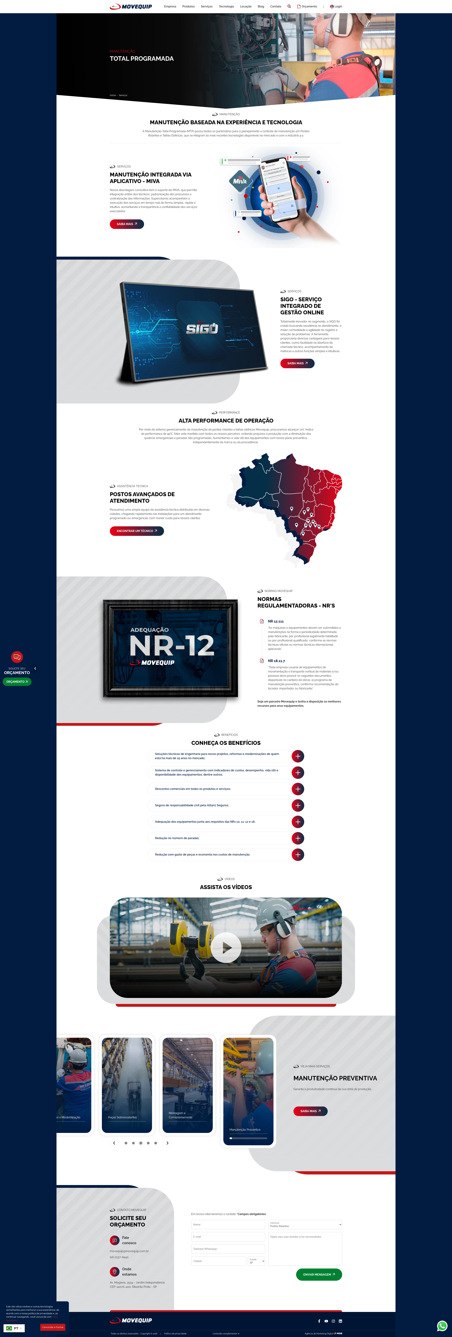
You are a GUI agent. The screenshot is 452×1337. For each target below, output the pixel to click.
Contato (275, 6)
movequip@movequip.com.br (129, 1251)
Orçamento (309, 6)
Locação (246, 6)
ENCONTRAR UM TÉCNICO (135, 531)
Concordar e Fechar (53, 1327)
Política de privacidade (175, 1333)
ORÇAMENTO (15, 681)
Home (113, 95)
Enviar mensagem (317, 1274)
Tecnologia (226, 6)
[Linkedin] (340, 1321)
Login (338, 6)
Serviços (207, 6)
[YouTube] (326, 1321)
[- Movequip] (131, 7)
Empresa (170, 6)
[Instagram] (333, 1321)
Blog (261, 6)
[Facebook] (319, 1321)
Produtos (188, 6)
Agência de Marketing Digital (319, 1333)
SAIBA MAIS (125, 224)
